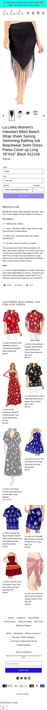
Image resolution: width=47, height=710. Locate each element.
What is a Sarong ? (33, 633)
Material (6, 185)
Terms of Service (25, 622)
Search (11, 618)
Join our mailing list (23, 652)
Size (4, 176)
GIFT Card (38, 622)
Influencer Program (23, 625)
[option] (12, 115)
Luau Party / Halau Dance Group (23, 641)
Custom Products (23, 645)
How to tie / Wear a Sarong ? (23, 637)
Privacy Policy (10, 622)
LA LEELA (25, 694)
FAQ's (8, 633)
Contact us (21, 618)
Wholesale (18, 633)
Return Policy (33, 618)
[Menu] (43, 12)
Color (5, 167)
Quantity (37, 185)
